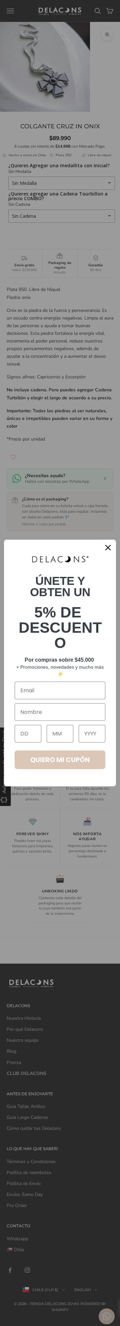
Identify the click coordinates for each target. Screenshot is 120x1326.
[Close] (108, 548)
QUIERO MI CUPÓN (60, 759)
